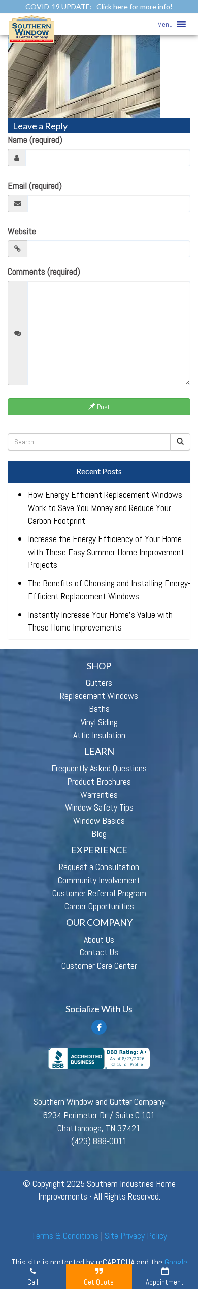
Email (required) (35, 185)
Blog (99, 834)
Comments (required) (44, 271)
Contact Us (99, 952)
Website (22, 231)
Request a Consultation (99, 867)
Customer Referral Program (99, 893)
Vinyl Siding (99, 722)
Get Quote (99, 1282)
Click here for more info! (134, 6)
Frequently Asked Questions (99, 768)
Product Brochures (99, 781)
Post (102, 406)
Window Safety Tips (99, 807)
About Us (99, 939)
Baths (99, 708)
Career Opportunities (99, 906)
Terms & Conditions (64, 1235)
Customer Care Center (99, 965)
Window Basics (99, 820)
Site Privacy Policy (136, 1235)
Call (32, 1282)
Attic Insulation (99, 735)
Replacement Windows (99, 695)
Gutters (99, 682)
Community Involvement (99, 880)
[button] (165, 24)
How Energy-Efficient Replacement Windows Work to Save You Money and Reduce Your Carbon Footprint (105, 507)
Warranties (99, 794)
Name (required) (35, 139)
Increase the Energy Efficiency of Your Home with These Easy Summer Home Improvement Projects (106, 552)
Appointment (165, 1282)
